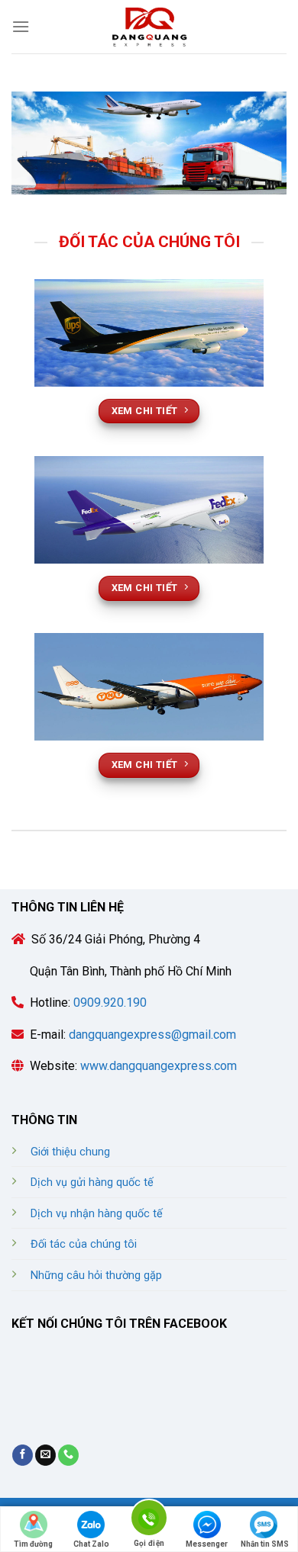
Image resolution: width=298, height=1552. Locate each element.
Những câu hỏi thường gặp (96, 1275)
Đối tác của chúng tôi (84, 1244)
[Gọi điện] (149, 1520)
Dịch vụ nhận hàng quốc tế (97, 1213)
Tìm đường (33, 1544)
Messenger (207, 1544)
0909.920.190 (108, 1002)
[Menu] (20, 26)
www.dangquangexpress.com (158, 1066)
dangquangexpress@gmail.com (152, 1034)
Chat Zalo (91, 1544)
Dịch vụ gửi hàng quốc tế (92, 1182)
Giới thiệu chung (70, 1152)
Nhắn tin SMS (265, 1544)
